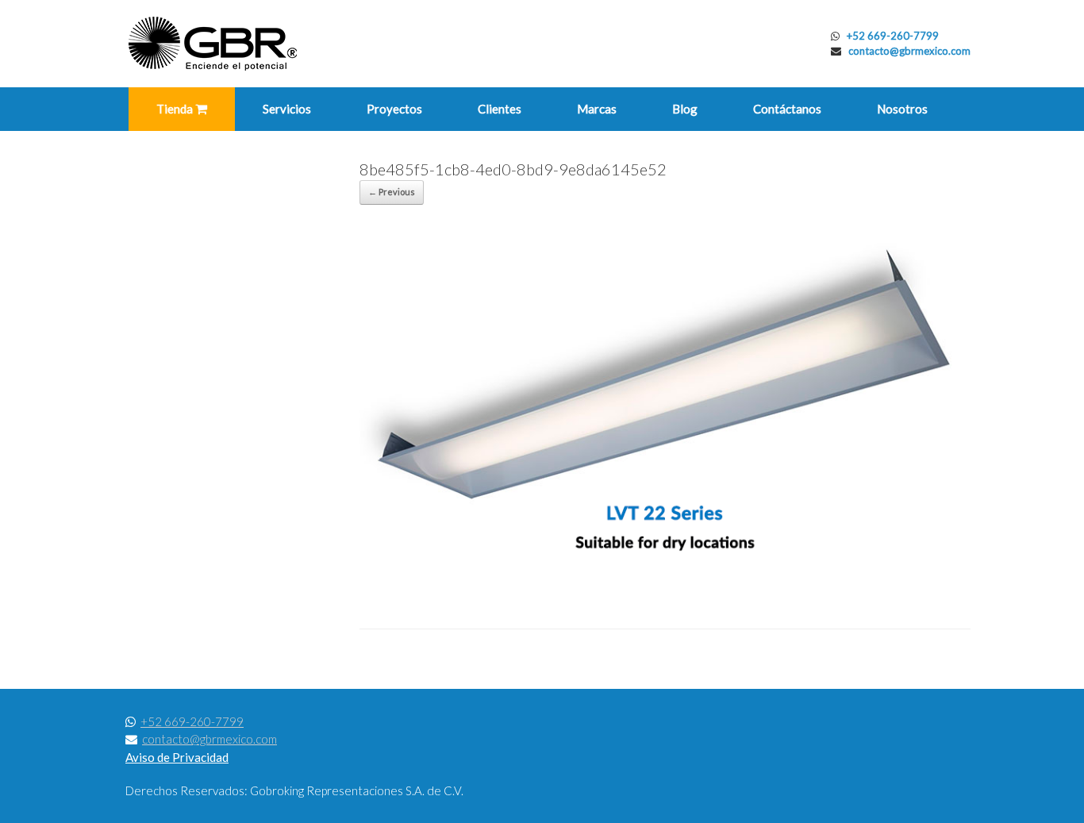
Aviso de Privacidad (177, 757)
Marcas (597, 109)
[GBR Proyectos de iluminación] (212, 43)
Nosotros (902, 109)
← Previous (391, 192)
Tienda (175, 109)
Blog (685, 109)
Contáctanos (787, 109)
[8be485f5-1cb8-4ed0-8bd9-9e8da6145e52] (665, 588)
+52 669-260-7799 (893, 35)
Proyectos (394, 109)
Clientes (499, 109)
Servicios (287, 109)
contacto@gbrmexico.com (909, 50)
